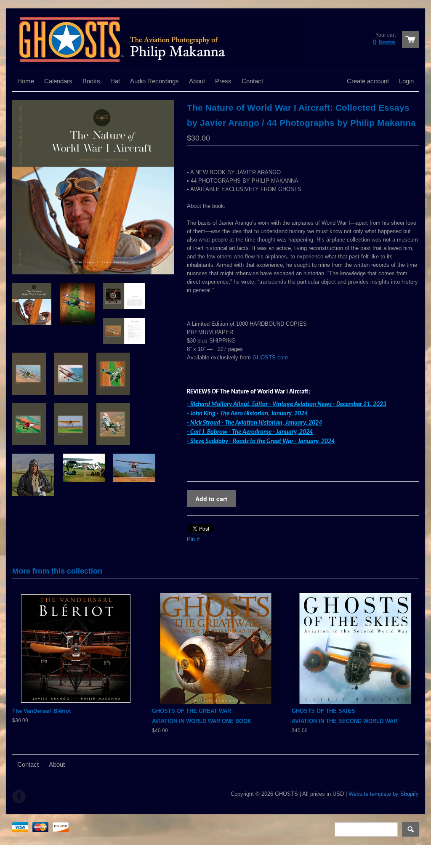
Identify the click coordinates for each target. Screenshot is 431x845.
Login (406, 81)
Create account (368, 81)
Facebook (19, 796)
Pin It (193, 539)
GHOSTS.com (270, 357)
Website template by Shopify (384, 794)
